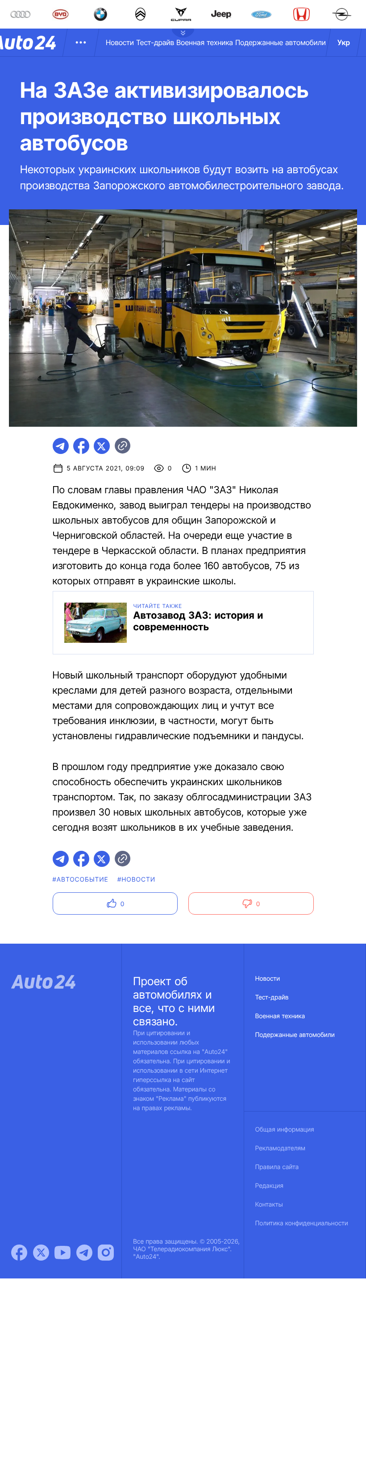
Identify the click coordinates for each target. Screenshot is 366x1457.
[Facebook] (19, 1253)
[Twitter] (41, 1253)
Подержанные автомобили (280, 42)
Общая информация (284, 1129)
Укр (343, 42)
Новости (120, 42)
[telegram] (61, 446)
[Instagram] (106, 1253)
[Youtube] (62, 1253)
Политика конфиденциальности (301, 1223)
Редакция (269, 1186)
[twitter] (102, 446)
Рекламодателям (280, 1148)
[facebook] (81, 446)
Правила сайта (277, 1167)
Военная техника (204, 42)
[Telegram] (84, 1253)
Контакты (269, 1204)
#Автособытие (80, 879)
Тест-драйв (155, 42)
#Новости (136, 879)
